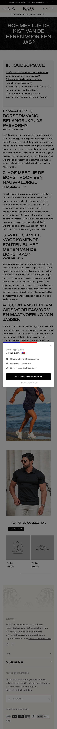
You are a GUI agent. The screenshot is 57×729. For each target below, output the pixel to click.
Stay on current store (28, 383)
